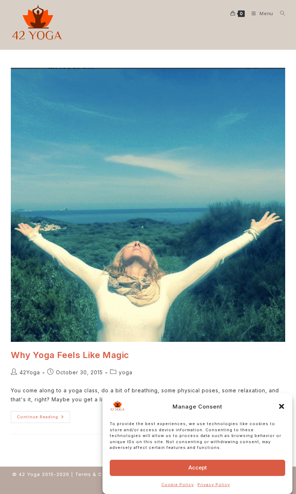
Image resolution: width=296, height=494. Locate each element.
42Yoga (29, 372)
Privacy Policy (213, 484)
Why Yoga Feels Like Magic (70, 355)
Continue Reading (43, 415)
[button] (281, 406)
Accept (197, 467)
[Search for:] (280, 13)
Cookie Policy (177, 484)
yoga (125, 372)
